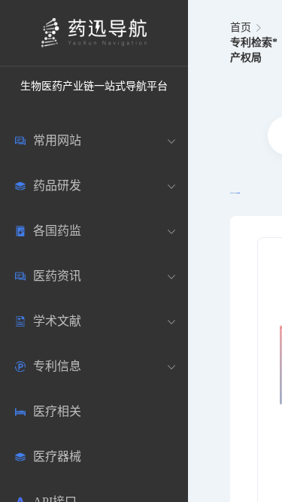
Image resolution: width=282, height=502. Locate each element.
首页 (240, 27)
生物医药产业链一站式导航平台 (94, 86)
